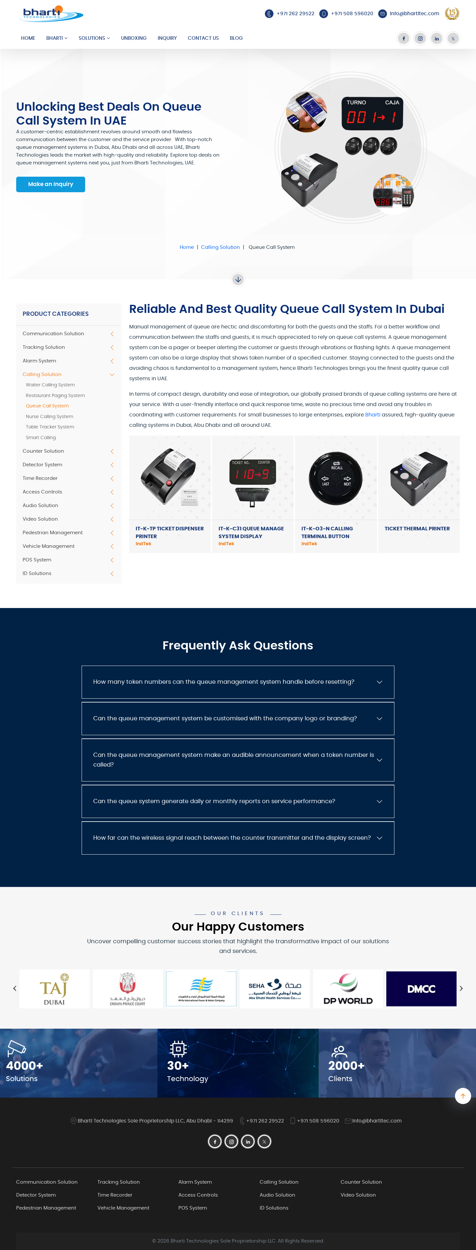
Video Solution (40, 519)
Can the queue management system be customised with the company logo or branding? (225, 719)
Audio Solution (40, 505)
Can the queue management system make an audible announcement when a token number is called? (233, 760)
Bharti (54, 38)
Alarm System (39, 361)
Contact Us (203, 38)
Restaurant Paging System (55, 395)
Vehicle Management (48, 546)
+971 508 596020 (318, 1121)
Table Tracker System (50, 427)
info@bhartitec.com (377, 1121)
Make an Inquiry (50, 184)
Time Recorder (40, 478)
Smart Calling (41, 438)
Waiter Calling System (50, 385)
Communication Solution (53, 333)
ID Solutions (37, 573)
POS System (37, 560)
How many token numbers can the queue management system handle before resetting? (223, 682)
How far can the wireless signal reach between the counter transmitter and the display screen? (232, 838)
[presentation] (15, 988)
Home (28, 38)
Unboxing (134, 38)
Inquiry (167, 38)
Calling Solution (220, 247)
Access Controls (42, 492)
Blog (236, 38)
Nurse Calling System (49, 417)
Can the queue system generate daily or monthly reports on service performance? (214, 801)
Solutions (92, 38)
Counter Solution (43, 451)
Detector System (42, 464)
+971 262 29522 (265, 1121)
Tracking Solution (44, 347)
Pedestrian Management (53, 532)
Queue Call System (47, 406)
